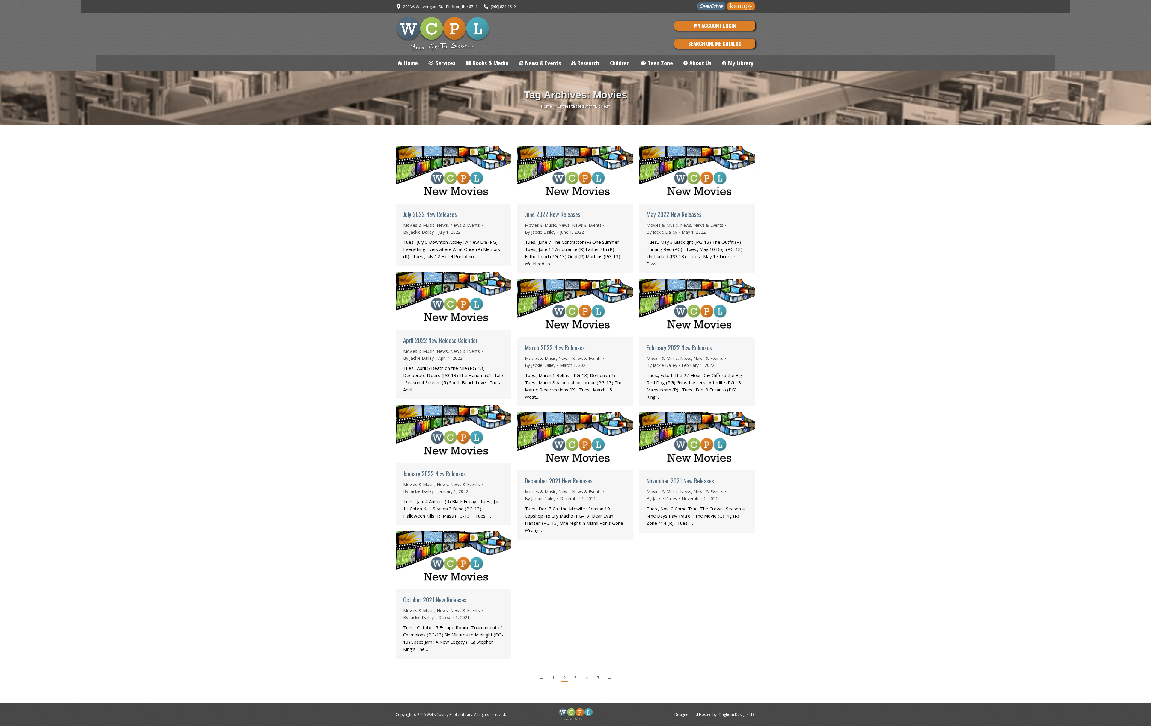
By (418, 232)
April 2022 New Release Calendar (440, 340)
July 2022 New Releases (430, 214)
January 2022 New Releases (434, 473)
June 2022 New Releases (552, 214)
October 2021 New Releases (434, 599)
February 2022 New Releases (679, 347)
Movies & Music (418, 225)
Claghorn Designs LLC (736, 714)
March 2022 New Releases (555, 347)
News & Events (465, 225)
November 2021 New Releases (680, 480)
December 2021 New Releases (559, 480)
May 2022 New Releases (674, 214)
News (442, 225)
